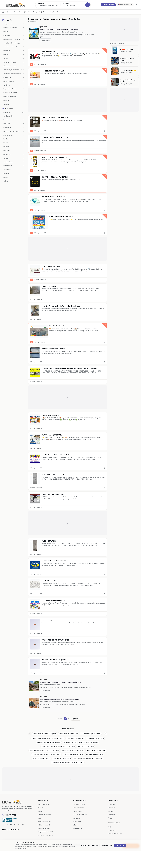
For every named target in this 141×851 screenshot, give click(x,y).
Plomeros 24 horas (70, 742)
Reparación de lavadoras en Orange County (46, 754)
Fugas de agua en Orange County (72, 750)
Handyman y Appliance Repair (88, 742)
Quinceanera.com (78, 808)
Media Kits (41, 808)
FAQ (109, 827)
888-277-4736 (10, 815)
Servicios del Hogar (31, 12)
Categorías (111, 814)
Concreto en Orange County (62, 758)
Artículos (110, 811)
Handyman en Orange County (96, 750)
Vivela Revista (77, 828)
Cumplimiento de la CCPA (46, 832)
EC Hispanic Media (79, 804)
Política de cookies (44, 828)
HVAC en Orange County (86, 746)
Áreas (110, 818)
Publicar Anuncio (108, 4)
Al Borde (75, 825)
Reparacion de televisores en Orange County (44, 750)
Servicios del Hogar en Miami (68, 733)
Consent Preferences (115, 834)
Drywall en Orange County (94, 754)
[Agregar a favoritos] (104, 64)
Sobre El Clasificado (44, 804)
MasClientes (76, 818)
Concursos (111, 808)
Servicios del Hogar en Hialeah (91, 733)
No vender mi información (46, 835)
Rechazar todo (107, 845)
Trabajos (40, 811)
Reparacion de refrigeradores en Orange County (67, 762)
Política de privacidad (44, 825)
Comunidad (111, 804)
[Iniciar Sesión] (137, 5)
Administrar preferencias (89, 845)
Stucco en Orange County (41, 758)
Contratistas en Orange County (73, 754)
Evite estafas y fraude (44, 821)
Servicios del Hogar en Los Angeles (44, 733)
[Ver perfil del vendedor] (31, 52)
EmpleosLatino (77, 811)
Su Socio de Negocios (80, 814)
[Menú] (3, 5)
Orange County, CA (15, 12)
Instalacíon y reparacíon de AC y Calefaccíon (88, 758)
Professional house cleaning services (49, 742)
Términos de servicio (44, 814)
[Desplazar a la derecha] (105, 733)
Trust (39, 818)
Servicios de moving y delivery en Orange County (47, 738)
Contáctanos (112, 830)
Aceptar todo (120, 845)
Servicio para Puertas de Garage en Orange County (58, 746)
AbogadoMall (77, 821)
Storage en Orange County (75, 738)
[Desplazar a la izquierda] (29, 733)
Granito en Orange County (95, 738)
